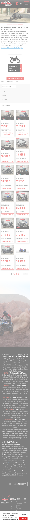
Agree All (23, 518)
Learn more (14, 519)
